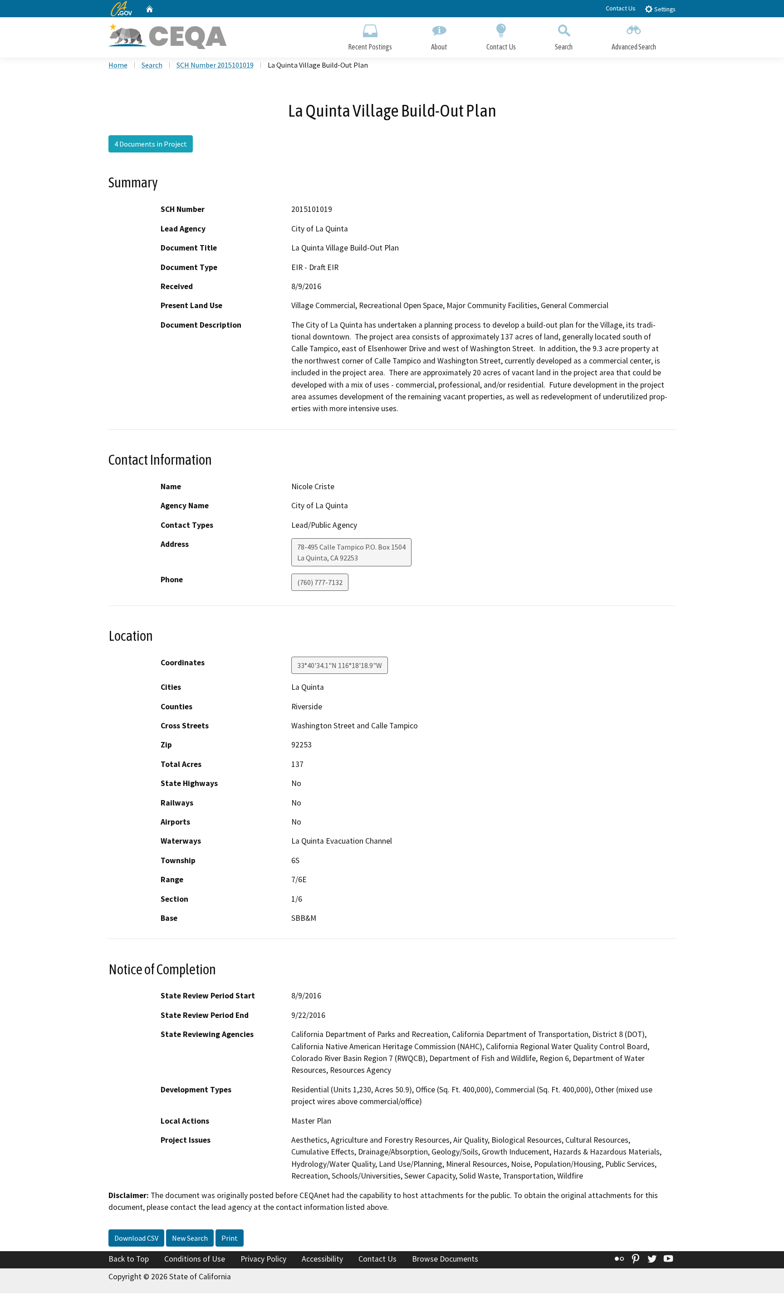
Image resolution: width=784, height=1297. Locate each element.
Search (564, 47)
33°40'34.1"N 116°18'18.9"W (339, 665)
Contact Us (621, 8)
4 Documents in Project (150, 143)
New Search (190, 1238)
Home (117, 64)
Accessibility (322, 1259)
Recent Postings (370, 47)
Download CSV (136, 1238)
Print (229, 1238)
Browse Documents (445, 1259)
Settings (664, 9)
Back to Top (128, 1259)
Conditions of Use (194, 1259)
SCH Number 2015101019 (215, 64)
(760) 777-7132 (320, 582)
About (439, 47)
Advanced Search (634, 47)
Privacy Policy (263, 1259)
